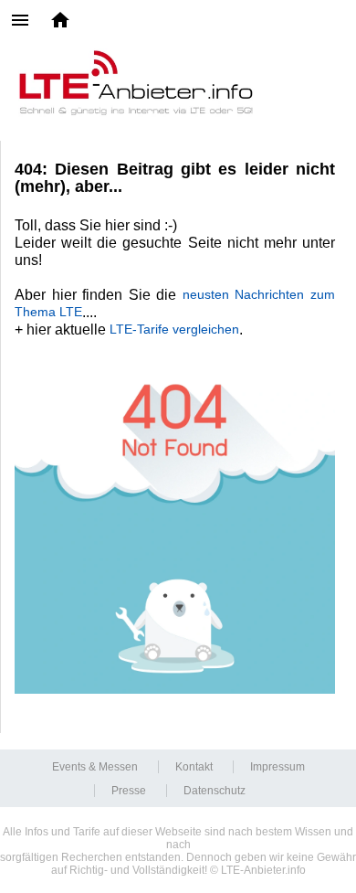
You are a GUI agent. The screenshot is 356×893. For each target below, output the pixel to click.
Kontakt (194, 766)
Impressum (277, 766)
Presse (128, 790)
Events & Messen (95, 766)
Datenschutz (214, 790)
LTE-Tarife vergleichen (174, 329)
